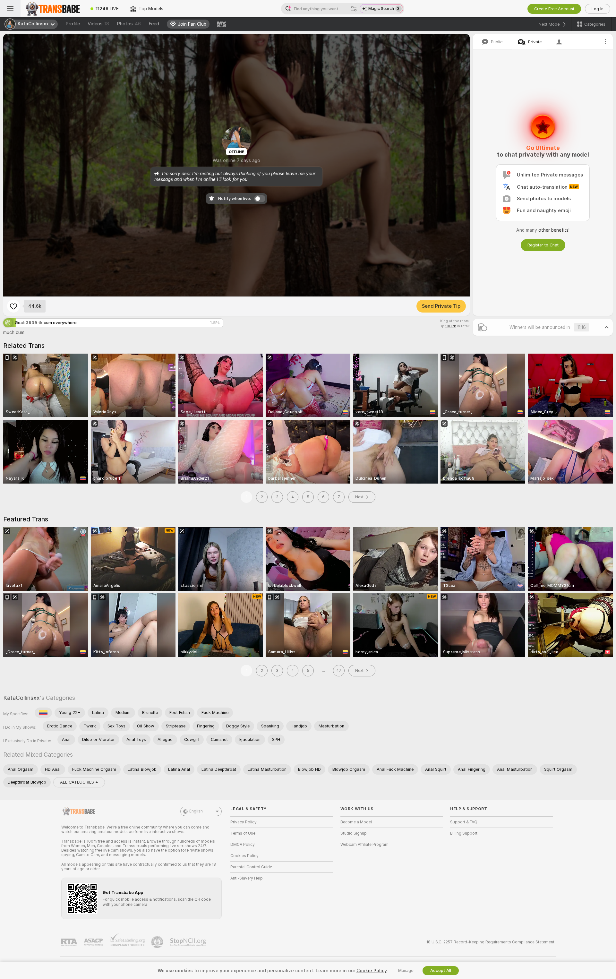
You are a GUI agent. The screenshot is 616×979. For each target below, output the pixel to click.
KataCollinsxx (21, 697)
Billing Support (463, 833)
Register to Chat (543, 245)
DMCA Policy (242, 844)
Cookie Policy (371, 970)
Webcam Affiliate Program (364, 844)
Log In (597, 8)
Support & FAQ (463, 822)
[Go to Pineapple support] (158, 942)
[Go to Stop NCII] (189, 942)
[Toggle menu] (10, 8)
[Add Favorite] (13, 306)
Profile (72, 24)
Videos (98, 24)
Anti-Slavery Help (246, 878)
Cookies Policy (244, 856)
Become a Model (356, 822)
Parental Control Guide (251, 867)
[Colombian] (43, 713)
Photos (129, 24)
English (196, 811)
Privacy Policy (243, 822)
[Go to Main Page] (53, 8)
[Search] (353, 8)
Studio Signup (353, 833)
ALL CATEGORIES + (79, 782)
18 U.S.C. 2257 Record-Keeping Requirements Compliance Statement (490, 942)
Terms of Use (242, 833)
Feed (154, 24)
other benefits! (553, 230)
